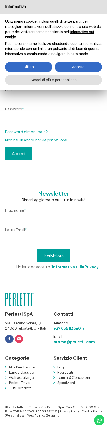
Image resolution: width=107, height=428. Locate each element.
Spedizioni (66, 383)
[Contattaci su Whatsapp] (99, 420)
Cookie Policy (92, 411)
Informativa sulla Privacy (75, 266)
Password (14, 108)
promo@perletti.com (74, 341)
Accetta (78, 67)
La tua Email (16, 229)
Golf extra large (21, 377)
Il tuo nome (15, 210)
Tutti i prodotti (20, 388)
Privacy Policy (69, 411)
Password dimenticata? (26, 131)
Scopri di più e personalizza (54, 80)
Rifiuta (29, 67)
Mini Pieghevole (22, 367)
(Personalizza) (15, 415)
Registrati (65, 372)
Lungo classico (21, 372)
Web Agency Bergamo (43, 415)
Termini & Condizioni (73, 377)
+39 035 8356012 (69, 328)
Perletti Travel (19, 383)
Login (62, 367)
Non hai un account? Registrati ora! (36, 139)
